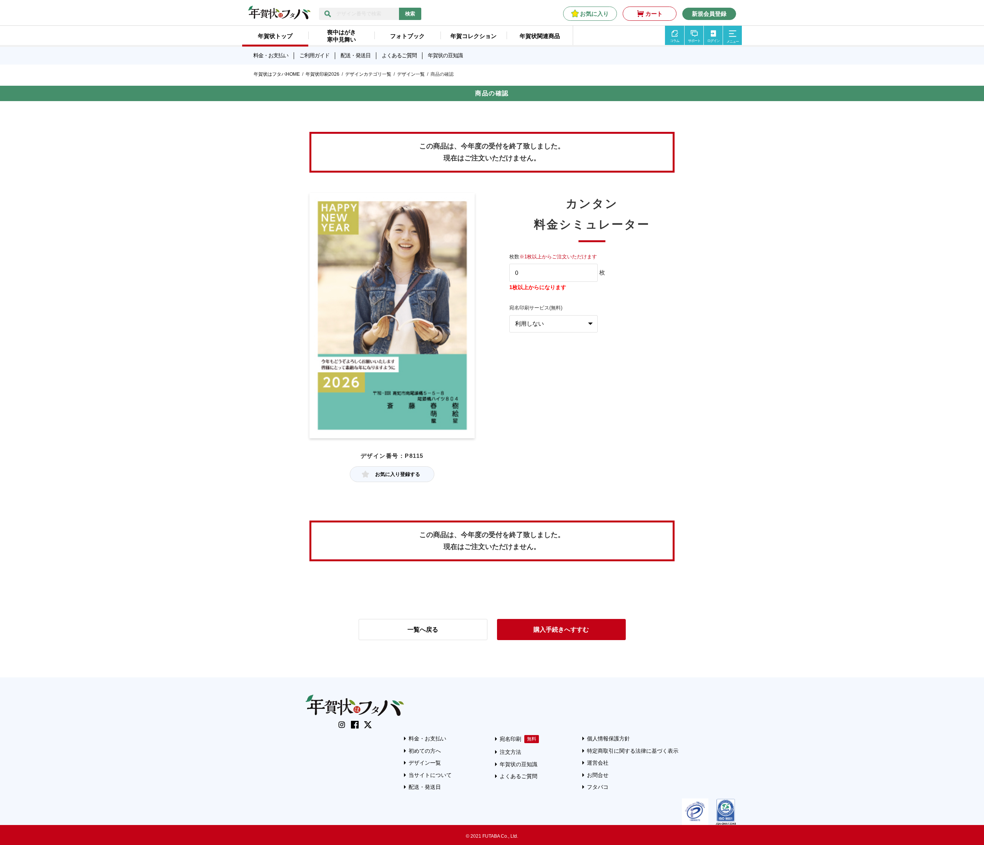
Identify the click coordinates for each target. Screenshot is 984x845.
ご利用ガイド (314, 55)
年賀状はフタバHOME (277, 74)
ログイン (713, 41)
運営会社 (597, 763)
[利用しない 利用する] (553, 324)
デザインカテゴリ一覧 (368, 74)
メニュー (732, 41)
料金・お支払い (270, 55)
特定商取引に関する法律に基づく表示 (632, 751)
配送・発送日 (356, 55)
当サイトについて (430, 775)
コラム (674, 41)
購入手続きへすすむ (561, 629)
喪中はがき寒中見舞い (341, 36)
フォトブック (407, 36)
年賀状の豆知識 (445, 55)
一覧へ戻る (422, 629)
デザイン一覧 (411, 74)
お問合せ (597, 775)
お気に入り (594, 13)
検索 (410, 14)
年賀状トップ (275, 36)
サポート (694, 41)
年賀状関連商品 (540, 36)
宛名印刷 (510, 739)
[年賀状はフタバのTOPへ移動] (279, 15)
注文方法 (510, 752)
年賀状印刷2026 (322, 74)
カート (654, 13)
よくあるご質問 (399, 55)
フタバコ (597, 787)
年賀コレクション (473, 36)
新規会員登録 (709, 13)
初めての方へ (425, 751)
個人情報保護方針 (608, 738)
